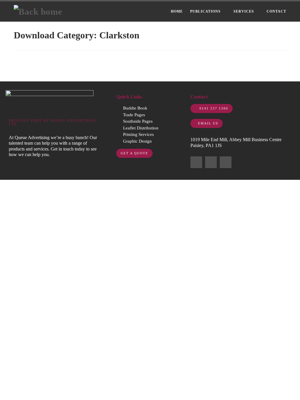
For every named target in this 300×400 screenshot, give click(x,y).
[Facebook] (196, 162)
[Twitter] (211, 162)
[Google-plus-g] (225, 162)
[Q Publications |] (38, 11)
